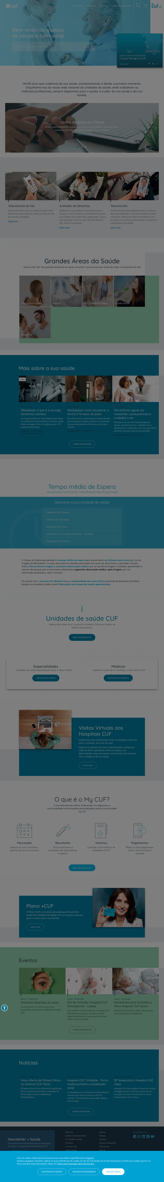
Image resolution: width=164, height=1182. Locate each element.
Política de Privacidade (67, 1163)
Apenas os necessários (84, 1171)
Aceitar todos (113, 1171)
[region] (82, 1166)
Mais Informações (86, 1163)
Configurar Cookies (52, 1171)
